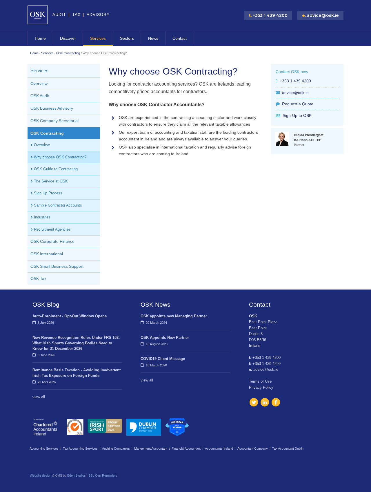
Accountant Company (252, 448)
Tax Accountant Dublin (287, 448)
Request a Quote (297, 104)
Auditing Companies (116, 448)
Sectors (127, 38)
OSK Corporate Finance (52, 241)
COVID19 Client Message (163, 359)
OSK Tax (38, 278)
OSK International (46, 254)
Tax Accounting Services (80, 448)
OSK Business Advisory (51, 108)
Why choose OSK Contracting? (60, 157)
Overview (39, 84)
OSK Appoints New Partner (165, 337)
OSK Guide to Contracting (56, 169)
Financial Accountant (186, 448)
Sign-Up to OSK (297, 115)
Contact (179, 38)
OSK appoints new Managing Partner (174, 316)
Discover (68, 38)
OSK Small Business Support (56, 266)
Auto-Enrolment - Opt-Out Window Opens (69, 316)
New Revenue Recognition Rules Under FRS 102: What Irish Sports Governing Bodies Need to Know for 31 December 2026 (76, 343)
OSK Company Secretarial (54, 121)
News (153, 38)
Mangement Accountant (150, 448)
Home (40, 38)
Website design (40, 475)
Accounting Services (44, 448)
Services (98, 38)
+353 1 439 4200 (295, 81)
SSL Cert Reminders (102, 475)
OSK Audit (39, 96)
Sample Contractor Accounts (58, 205)
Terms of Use (260, 381)
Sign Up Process (48, 193)
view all (38, 397)
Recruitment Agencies (52, 229)
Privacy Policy (261, 387)
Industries (42, 217)
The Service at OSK (51, 181)
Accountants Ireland (219, 448)
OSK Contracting (68, 53)
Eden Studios (76, 475)
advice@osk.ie (295, 92)
